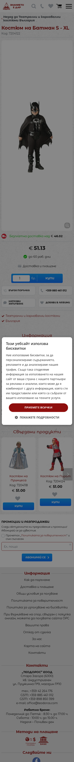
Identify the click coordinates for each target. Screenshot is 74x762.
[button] (37, 417)
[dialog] (37, 381)
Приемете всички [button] (38, 407)
